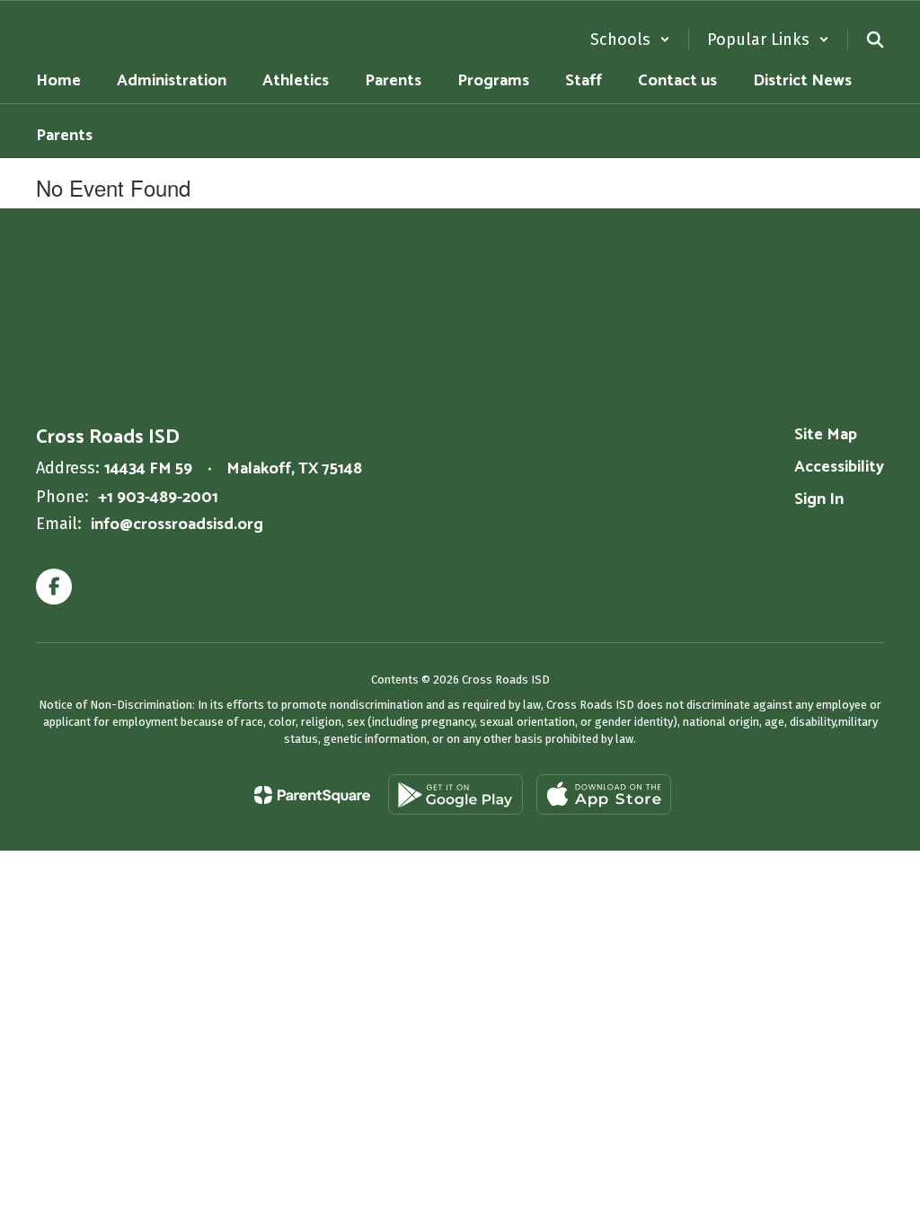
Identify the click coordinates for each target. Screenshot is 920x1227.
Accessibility (839, 467)
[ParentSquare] (312, 794)
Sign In (819, 499)
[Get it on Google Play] (455, 794)
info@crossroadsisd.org (177, 524)
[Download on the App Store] (603, 794)
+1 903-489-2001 (158, 497)
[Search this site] (875, 40)
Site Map (825, 434)
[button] (630, 39)
